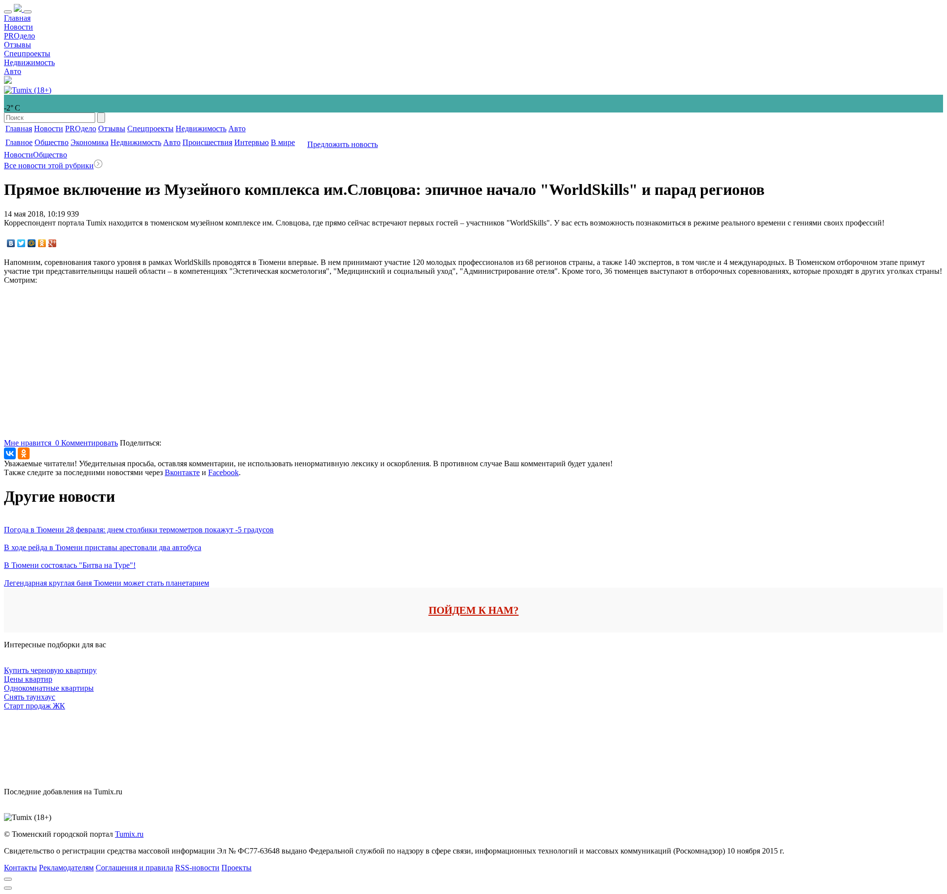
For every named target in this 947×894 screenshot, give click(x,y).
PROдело (19, 36)
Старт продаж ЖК (34, 706)
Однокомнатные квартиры (49, 688)
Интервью (251, 142)
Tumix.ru (129, 834)
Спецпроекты (27, 53)
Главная (17, 18)
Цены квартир (28, 679)
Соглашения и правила (134, 867)
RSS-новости (197, 867)
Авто (12, 71)
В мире (283, 142)
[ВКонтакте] (11, 243)
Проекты (236, 867)
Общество (52, 142)
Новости (18, 27)
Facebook (223, 472)
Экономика (90, 142)
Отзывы (17, 44)
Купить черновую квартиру (50, 670)
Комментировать (89, 443)
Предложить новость (342, 144)
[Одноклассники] (42, 243)
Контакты (20, 867)
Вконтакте (182, 472)
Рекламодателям (66, 867)
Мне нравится (31, 443)
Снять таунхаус (29, 697)
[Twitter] (21, 243)
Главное (19, 142)
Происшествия (207, 142)
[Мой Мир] (32, 243)
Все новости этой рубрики (49, 165)
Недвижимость (29, 62)
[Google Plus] (52, 243)
